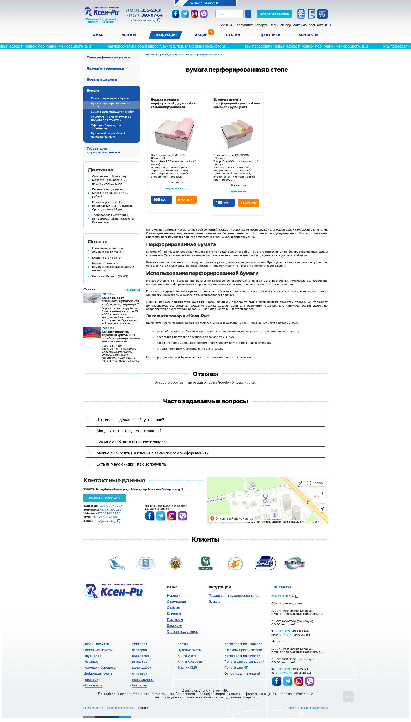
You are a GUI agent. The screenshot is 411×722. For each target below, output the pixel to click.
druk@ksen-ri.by (105, 521)
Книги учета (187, 656)
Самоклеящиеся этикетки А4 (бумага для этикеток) (111, 119)
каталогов (140, 656)
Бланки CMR (187, 667)
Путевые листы (189, 650)
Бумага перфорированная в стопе (111, 105)
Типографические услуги (108, 57)
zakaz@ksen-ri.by (142, 20)
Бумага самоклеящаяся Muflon (112, 111)
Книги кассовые (190, 661)
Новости (173, 595)
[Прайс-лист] (311, 14)
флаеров (139, 650)
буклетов (139, 685)
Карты (182, 644)
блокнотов (93, 685)
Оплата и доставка (182, 631)
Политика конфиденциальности (307, 708)
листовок (139, 644)
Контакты (281, 587)
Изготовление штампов (243, 644)
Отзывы (173, 607)
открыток (139, 673)
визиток (91, 679)
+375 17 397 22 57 (111, 509)
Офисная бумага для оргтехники (106, 127)
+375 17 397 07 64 (110, 506)
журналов (93, 656)
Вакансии (174, 625)
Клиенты (174, 613)
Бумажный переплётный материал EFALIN (108, 135)
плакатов (139, 661)
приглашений (143, 679)
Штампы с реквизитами (243, 650)
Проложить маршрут (105, 497)
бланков (92, 661)
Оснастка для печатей (242, 673)
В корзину (186, 199)
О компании (176, 601)
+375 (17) (145, 15)
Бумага (93, 90)
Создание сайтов (93, 707)
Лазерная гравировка (105, 68)
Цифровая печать (98, 673)
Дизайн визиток (96, 644)
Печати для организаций (244, 661)
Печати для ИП (236, 667)
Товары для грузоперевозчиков (103, 150)
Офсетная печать (97, 650)
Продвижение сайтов (120, 708)
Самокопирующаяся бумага (110, 98)
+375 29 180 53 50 (107, 513)
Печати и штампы (102, 79)
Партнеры (175, 619)
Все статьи (132, 290)
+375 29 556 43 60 (104, 517)
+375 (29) (143, 10)
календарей (141, 667)
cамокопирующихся (101, 667)
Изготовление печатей (242, 656)
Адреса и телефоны (204, 2)
